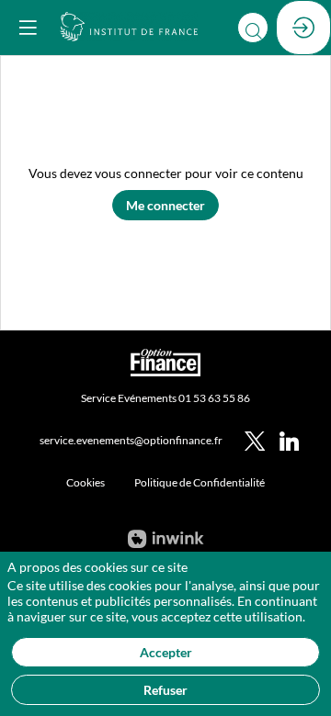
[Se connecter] (303, 27)
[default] (85, 482)
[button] (27, 27)
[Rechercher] (252, 27)
